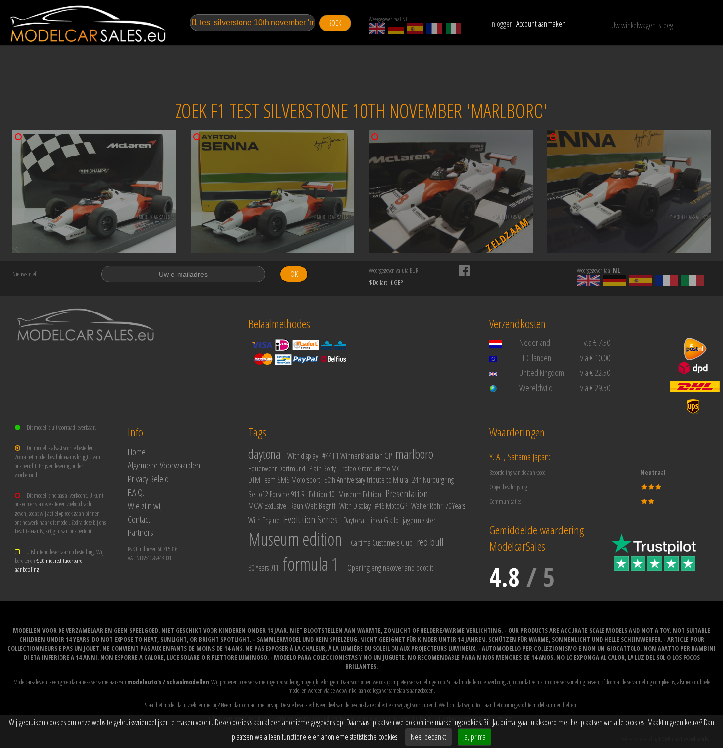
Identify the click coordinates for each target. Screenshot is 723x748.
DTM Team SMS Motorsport (284, 479)
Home (137, 451)
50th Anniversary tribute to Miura (366, 479)
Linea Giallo (383, 520)
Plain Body (322, 468)
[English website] (377, 28)
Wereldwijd (536, 388)
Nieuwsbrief (24, 273)
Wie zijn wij (145, 505)
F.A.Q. (136, 492)
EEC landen (535, 358)
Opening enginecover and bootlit (390, 567)
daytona (264, 454)
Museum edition (295, 539)
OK (294, 274)
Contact (139, 519)
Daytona (353, 520)
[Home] (88, 23)
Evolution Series (311, 519)
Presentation (406, 493)
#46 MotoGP (391, 505)
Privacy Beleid (148, 478)
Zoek (335, 23)
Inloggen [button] (501, 23)
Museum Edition (359, 494)
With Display (355, 505)
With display (302, 455)
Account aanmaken (541, 23)
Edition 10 (321, 494)
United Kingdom (541, 372)
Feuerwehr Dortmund (276, 468)
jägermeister (419, 520)
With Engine (264, 520)
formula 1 (310, 564)
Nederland (534, 342)
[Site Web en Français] (434, 28)
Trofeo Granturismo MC (370, 468)
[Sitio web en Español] (415, 28)
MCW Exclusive (267, 505)
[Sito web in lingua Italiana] (453, 28)
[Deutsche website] (396, 28)
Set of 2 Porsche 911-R (276, 494)
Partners (140, 532)
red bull (430, 542)
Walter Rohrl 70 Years (438, 505)
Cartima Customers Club (382, 542)
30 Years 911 (263, 567)
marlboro (414, 454)
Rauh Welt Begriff (312, 505)
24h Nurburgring (433, 479)
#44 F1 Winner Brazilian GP (357, 455)
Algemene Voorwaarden (164, 464)
